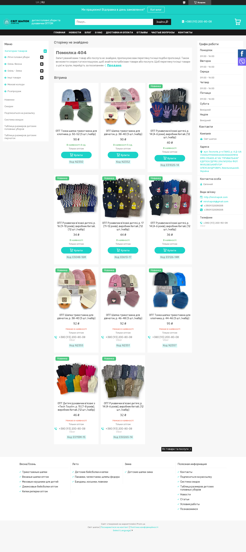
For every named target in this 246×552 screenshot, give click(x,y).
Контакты (185, 32)
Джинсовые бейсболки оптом (40, 486)
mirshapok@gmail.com (215, 201)
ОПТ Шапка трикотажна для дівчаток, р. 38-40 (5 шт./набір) (123, 132)
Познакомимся (189, 509)
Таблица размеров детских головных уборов (20, 127)
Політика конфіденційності (144, 527)
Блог (88, 32)
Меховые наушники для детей (40, 481)
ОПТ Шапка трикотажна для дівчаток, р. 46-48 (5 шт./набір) (123, 317)
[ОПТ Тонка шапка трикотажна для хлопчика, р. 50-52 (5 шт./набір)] (76, 105)
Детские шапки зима (140, 472)
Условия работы (190, 504)
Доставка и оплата (119, 32)
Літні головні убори (19, 57)
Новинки (9, 99)
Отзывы (142, 32)
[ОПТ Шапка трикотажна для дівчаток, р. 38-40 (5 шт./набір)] (123, 105)
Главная (59, 32)
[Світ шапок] (16, 21)
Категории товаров (16, 51)
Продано (114, 65)
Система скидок (14, 119)
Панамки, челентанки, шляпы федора (97, 476)
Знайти (161, 21)
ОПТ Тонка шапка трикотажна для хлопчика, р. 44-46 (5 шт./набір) (169, 317)
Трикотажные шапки (34, 472)
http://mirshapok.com (216, 197)
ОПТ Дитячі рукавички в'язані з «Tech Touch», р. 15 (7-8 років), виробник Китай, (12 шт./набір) (76, 406)
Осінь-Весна (15, 64)
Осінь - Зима (15, 70)
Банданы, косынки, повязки (91, 481)
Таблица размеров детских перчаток (20, 137)
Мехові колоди (16, 84)
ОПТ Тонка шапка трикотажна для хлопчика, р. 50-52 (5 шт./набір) (76, 132)
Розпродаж (14, 91)
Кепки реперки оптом (35, 491)
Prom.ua (141, 524)
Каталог (156, 9)
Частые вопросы (163, 32)
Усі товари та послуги (175, 449)
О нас (98, 32)
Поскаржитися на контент (115, 527)
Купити (78, 155)
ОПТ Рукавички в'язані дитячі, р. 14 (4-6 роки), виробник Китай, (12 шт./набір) (169, 134)
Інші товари (14, 77)
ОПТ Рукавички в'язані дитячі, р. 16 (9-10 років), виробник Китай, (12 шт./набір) (76, 226)
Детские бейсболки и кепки (91, 472)
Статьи (184, 499)
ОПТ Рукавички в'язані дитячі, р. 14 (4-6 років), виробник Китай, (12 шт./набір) (169, 226)
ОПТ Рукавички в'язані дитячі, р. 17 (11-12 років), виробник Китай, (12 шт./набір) (123, 226)
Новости (75, 32)
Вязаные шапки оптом (35, 476)
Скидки (9, 106)
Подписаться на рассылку (20, 113)
